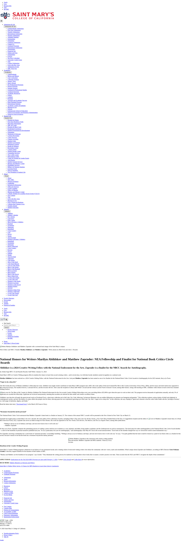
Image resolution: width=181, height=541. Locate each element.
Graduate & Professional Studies (17, 90)
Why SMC (11, 180)
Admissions (7, 477)
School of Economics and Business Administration (23, 112)
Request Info (7, 6)
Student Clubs (12, 141)
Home (5, 341)
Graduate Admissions (14, 42)
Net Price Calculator (14, 58)
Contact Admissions (13, 63)
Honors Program (12, 86)
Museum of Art (12, 107)
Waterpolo (11, 227)
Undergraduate (12, 74)
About (6, 174)
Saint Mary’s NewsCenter (11, 343)
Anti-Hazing (11, 160)
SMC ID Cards (12, 125)
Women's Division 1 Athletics (16, 239)
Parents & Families (9, 305)
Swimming (11, 225)
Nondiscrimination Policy (11, 533)
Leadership (11, 183)
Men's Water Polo (13, 276)
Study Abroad (12, 83)
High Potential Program (15, 102)
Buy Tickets (11, 217)
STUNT (10, 288)
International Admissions (15, 34)
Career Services (12, 137)
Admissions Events (13, 67)
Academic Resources (14, 93)
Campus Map (8, 508)
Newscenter (7, 300)
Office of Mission (13, 190)
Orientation (11, 40)
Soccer (10, 234)
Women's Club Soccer (14, 284)
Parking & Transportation (11, 510)
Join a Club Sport (13, 262)
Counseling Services (14, 153)
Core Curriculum (13, 78)
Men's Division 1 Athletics (15, 222)
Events (6, 302)
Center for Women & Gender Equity (18, 158)
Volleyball (11, 258)
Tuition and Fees (12, 53)
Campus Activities (13, 139)
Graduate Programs (13, 46)
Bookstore (7, 489)
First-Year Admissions (14, 30)
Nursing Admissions (14, 35)
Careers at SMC (8, 493)
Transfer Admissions (14, 32)
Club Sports (11, 260)
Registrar (10, 98)
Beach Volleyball (13, 246)
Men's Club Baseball (14, 269)
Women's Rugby (12, 286)
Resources (7, 486)
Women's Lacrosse (13, 283)
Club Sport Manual (13, 264)
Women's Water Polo (14, 290)
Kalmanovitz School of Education (18, 111)
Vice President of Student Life (16, 172)
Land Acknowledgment (11, 513)
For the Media (8, 495)
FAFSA (10, 56)
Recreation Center (13, 148)
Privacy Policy (8, 535)
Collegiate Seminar (13, 79)
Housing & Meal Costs (14, 127)
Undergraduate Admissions (16, 28)
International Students (14, 104)
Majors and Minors (13, 76)
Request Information (10, 481)
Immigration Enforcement (11, 517)
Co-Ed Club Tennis (13, 277)
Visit (5, 7)
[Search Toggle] (4, 319)
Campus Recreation (13, 136)
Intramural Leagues (13, 144)
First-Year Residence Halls (15, 122)
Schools (10, 109)
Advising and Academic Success (17, 100)
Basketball (11, 229)
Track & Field (12, 238)
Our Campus (11, 195)
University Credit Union (15, 60)
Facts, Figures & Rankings (15, 202)
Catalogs (10, 97)
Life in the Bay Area (14, 65)
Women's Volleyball (13, 291)
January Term (12, 81)
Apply (6, 2)
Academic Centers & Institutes (17, 105)
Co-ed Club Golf (13, 279)
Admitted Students (13, 37)
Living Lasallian (12, 188)
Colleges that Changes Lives (16, 204)
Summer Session (12, 88)
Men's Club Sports (13, 267)
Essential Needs (12, 169)
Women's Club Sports (14, 281)
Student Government (14, 142)
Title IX (6, 537)
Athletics (6, 209)
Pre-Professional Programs (15, 85)
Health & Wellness (13, 146)
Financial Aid (12, 51)
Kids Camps (11, 220)
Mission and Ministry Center (16, 163)
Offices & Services (13, 187)
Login (2, 540)
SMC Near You (12, 68)
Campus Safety (12, 149)
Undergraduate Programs (11, 472)
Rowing (10, 250)
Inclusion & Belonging (14, 185)
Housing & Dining (13, 120)
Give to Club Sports (13, 265)
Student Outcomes (13, 207)
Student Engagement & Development (19, 130)
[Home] (27, 19)
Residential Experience (14, 129)
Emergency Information (11, 515)
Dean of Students (13, 170)
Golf (9, 232)
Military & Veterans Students (16, 167)
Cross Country (12, 231)
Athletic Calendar (13, 215)
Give (5, 4)
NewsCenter (11, 331)
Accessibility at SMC (10, 511)
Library (10, 95)
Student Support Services (15, 162)
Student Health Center (14, 151)
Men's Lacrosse (12, 270)
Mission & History (13, 181)
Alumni (6, 303)
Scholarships (11, 39)
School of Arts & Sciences (15, 114)
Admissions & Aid (9, 24)
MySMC (6, 9)
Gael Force (11, 218)
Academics (7, 70)
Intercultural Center (13, 156)
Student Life (7, 116)
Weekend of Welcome (14, 134)
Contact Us (11, 44)
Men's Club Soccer (13, 274)
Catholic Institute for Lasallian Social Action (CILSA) (24, 193)
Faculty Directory (9, 298)
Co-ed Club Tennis (13, 293)
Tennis (10, 236)
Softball (10, 253)
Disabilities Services (14, 165)
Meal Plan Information (14, 123)
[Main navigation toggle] (1, 21)
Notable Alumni (12, 206)
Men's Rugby (12, 272)
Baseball (10, 224)
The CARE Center (13, 155)
